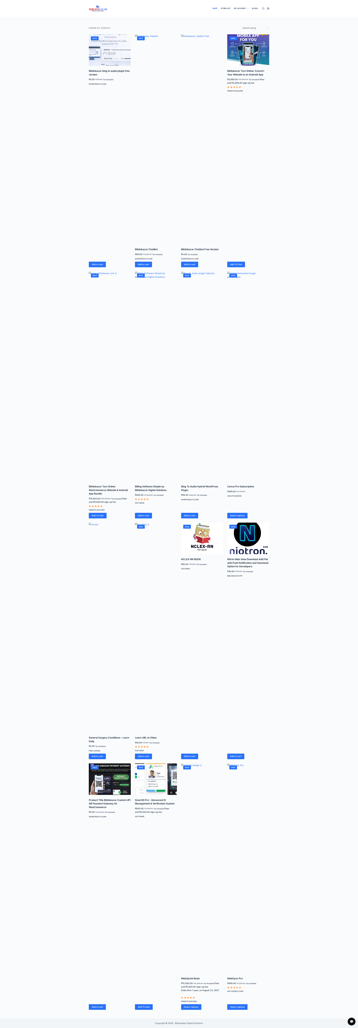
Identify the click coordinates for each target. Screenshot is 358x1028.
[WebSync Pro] (248, 868)
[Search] (263, 8)
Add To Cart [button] (236, 264)
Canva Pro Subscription (240, 486)
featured (139, 751)
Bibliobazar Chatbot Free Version (200, 249)
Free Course (94, 751)
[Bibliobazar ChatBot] (156, 139)
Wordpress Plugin (97, 84)
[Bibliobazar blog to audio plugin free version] (110, 50)
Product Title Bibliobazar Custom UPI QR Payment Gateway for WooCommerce (110, 804)
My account (240, 8)
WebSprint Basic (190, 978)
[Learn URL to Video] (156, 627)
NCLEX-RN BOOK (191, 559)
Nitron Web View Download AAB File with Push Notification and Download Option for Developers (247, 563)
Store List (225, 8)
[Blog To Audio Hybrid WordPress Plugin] (202, 376)
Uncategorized (234, 496)
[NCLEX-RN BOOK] (202, 538)
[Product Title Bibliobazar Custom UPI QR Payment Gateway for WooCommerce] (110, 779)
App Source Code (235, 991)
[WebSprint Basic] (202, 868)
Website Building (235, 91)
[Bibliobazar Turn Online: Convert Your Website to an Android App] (248, 50)
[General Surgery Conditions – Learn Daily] (110, 627)
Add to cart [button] (97, 264)
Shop (215, 8)
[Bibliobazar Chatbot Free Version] (202, 139)
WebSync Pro (235, 978)
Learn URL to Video (146, 737)
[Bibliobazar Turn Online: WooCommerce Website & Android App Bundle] (110, 376)
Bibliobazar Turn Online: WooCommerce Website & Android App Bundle (108, 490)
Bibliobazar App (234, 576)
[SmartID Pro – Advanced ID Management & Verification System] (156, 779)
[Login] (268, 8)
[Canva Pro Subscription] (248, 376)
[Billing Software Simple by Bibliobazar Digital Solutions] (156, 376)
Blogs (255, 8)
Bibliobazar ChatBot (146, 249)
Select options (237, 515)
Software (139, 503)
